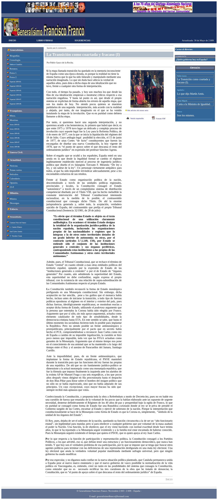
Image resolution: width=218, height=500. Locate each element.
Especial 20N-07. (16, 99)
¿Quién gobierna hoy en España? (192, 59)
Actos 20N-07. (15, 142)
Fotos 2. (13, 77)
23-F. (12, 187)
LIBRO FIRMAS (45, 40)
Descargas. (15, 203)
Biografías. (15, 55)
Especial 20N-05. (16, 90)
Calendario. (15, 178)
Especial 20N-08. (16, 104)
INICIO (12, 40)
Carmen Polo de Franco (18, 223)
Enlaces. (14, 209)
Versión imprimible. (137, 118)
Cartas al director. (184, 49)
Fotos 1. (13, 73)
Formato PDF (161, 119)
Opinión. (14, 183)
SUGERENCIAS (82, 40)
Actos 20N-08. (15, 147)
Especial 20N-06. (16, 95)
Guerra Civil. (16, 152)
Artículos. (14, 174)
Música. (13, 199)
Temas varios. (16, 170)
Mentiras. (14, 120)
